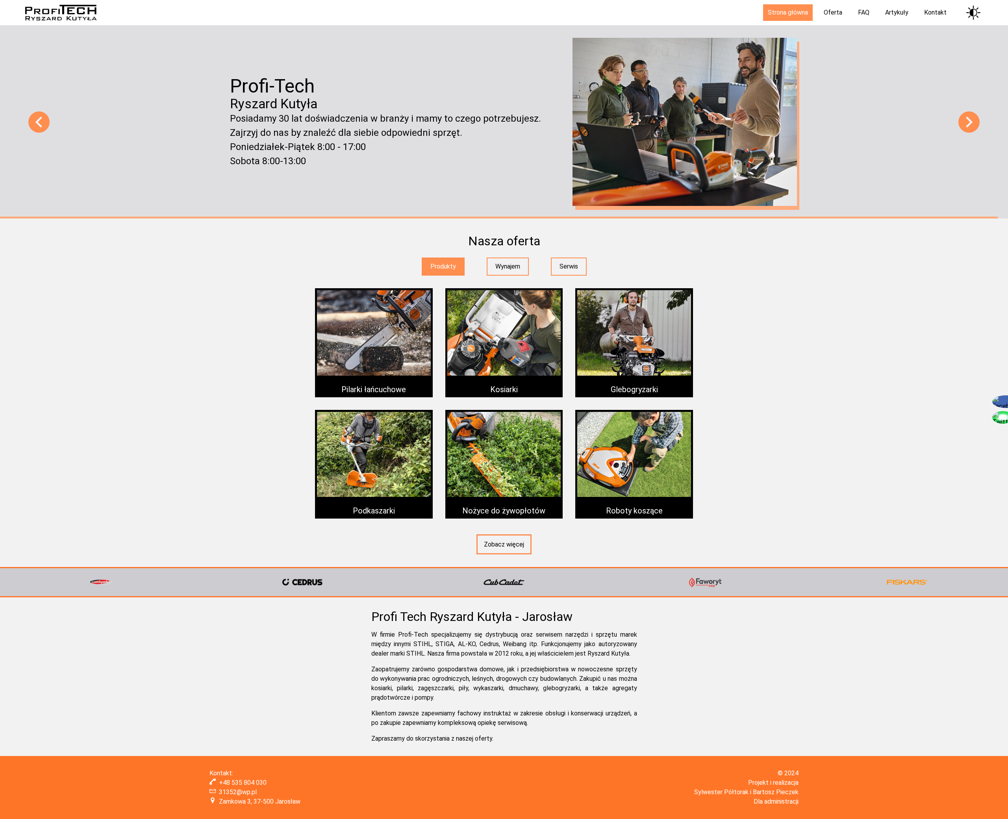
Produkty (443, 266)
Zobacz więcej (504, 544)
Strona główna (788, 12)
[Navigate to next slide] (969, 122)
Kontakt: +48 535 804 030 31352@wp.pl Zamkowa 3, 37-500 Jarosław (254, 787)
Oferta (833, 12)
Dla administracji (776, 801)
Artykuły (896, 12)
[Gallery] (504, 582)
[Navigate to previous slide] (39, 122)
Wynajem (507, 266)
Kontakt (935, 12)
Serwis (569, 266)
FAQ (863, 12)
